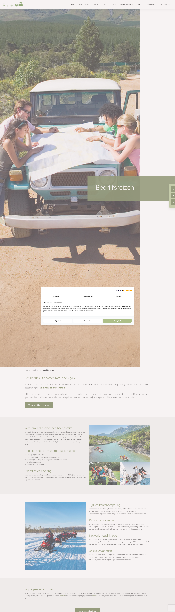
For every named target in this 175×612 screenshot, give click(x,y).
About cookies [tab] (87, 296)
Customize (87, 321)
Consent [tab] (56, 296)
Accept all (117, 321)
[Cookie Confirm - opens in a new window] (124, 290)
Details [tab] (118, 296)
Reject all (58, 321)
